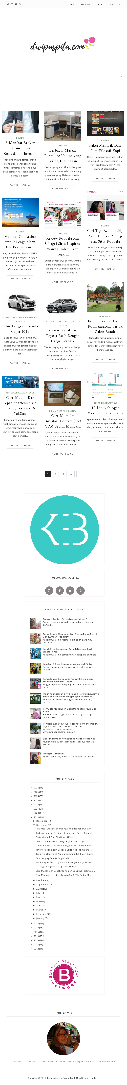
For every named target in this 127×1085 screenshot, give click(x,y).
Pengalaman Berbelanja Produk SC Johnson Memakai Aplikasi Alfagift (68, 680)
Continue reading (20, 185)
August (40, 888)
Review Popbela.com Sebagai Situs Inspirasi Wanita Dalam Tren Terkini (63, 247)
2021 (36, 808)
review (20, 138)
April (39, 905)
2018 (36, 923)
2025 (36, 791)
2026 (36, 787)
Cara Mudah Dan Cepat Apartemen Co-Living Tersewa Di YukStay (20, 406)
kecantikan (101, 403)
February (41, 913)
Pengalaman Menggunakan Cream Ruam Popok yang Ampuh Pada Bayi (70, 635)
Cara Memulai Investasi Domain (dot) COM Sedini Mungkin (62, 421)
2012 (36, 948)
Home (71, 4)
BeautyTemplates (90, 1078)
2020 (36, 812)
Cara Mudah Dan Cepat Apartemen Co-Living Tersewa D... (65, 870)
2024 (36, 796)
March (39, 909)
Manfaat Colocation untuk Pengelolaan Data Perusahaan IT (20, 242)
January (40, 918)
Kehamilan (105, 316)
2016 (36, 931)
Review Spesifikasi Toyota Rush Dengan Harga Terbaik (63, 336)
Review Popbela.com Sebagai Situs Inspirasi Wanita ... (64, 849)
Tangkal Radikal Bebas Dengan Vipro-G (65, 619)
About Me (85, 4)
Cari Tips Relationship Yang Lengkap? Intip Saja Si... (62, 841)
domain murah (58, 411)
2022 (36, 804)
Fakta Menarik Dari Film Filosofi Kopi (105, 148)
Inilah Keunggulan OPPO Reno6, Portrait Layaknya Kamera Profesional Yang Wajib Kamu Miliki (71, 695)
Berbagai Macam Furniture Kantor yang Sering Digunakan (62, 156)
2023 (36, 800)
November (42, 825)
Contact (100, 4)
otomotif (9, 317)
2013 (36, 944)
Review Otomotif (27, 317)
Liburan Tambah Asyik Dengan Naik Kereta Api (69, 738)
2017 (36, 927)
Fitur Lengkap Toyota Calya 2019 (20, 329)
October (40, 880)
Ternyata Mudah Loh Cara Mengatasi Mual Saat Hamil (70, 710)
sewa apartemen (25, 393)
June (39, 897)
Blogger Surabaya (53, 753)
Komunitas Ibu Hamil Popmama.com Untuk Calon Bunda (105, 327)
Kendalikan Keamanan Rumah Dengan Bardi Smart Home (67, 650)
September (42, 884)
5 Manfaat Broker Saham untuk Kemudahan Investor (20, 148)
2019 (36, 817)
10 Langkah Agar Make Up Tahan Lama (105, 410)
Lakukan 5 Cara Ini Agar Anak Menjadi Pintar (67, 664)
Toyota (20, 321)
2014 (36, 940)
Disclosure (115, 4)
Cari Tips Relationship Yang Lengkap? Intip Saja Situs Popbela (105, 236)
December (42, 820)
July (38, 892)
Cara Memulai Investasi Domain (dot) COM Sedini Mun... (64, 874)
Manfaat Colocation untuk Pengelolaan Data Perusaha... (65, 845)
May (38, 901)
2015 (36, 936)
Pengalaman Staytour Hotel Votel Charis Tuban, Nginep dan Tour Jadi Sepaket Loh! (70, 725)
